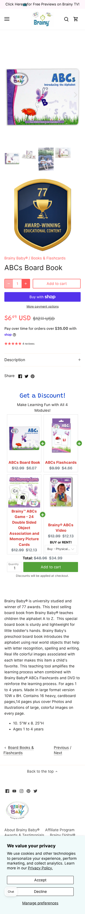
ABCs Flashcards (61, 462)
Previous (61, 747)
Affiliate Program (60, 830)
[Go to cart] (75, 19)
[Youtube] (14, 791)
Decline (40, 891)
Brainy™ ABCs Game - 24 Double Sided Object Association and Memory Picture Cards (24, 528)
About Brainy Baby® (21, 830)
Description (14, 359)
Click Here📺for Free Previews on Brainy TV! (42, 4)
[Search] (66, 19)
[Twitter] (35, 791)
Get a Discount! (43, 396)
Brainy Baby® (16, 258)
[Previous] (9, 94)
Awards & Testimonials (24, 835)
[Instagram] (21, 791)
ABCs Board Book (24, 462)
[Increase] (26, 283)
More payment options (43, 306)
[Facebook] (7, 791)
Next (58, 753)
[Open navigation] (6, 19)
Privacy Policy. (40, 868)
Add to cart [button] (51, 567)
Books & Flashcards (48, 258)
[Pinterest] (28, 791)
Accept (40, 880)
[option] (42, 94)
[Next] (75, 94)
